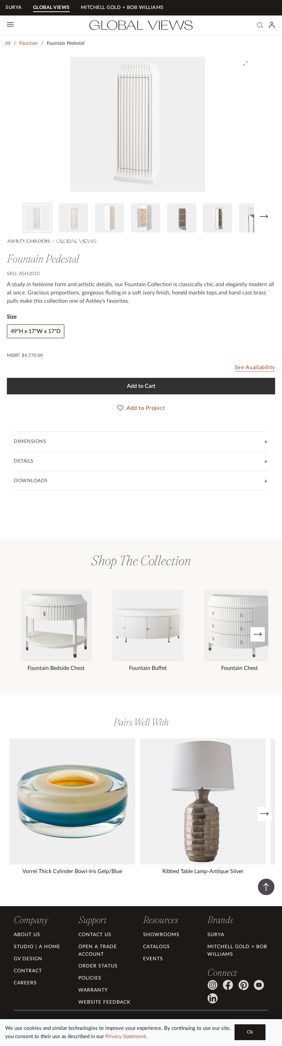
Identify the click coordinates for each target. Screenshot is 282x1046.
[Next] (257, 634)
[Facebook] (228, 985)
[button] (11, 217)
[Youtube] (259, 985)
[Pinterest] (243, 985)
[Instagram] (212, 985)
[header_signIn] (271, 25)
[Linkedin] (212, 998)
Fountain (28, 43)
